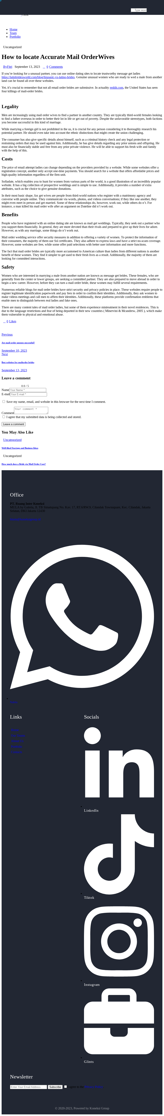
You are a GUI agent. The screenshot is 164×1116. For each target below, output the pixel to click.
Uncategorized (12, 440)
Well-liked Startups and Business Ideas (20, 448)
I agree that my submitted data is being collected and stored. (43, 417)
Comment (8, 413)
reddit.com (116, 87)
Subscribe (55, 1087)
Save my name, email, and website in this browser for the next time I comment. (56, 401)
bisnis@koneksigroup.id (25, 519)
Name (5, 390)
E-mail (6, 394)
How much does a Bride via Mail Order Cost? (24, 464)
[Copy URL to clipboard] (40, 328)
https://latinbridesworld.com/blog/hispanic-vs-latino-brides (38, 77)
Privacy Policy (94, 1087)
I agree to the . (85, 1087)
